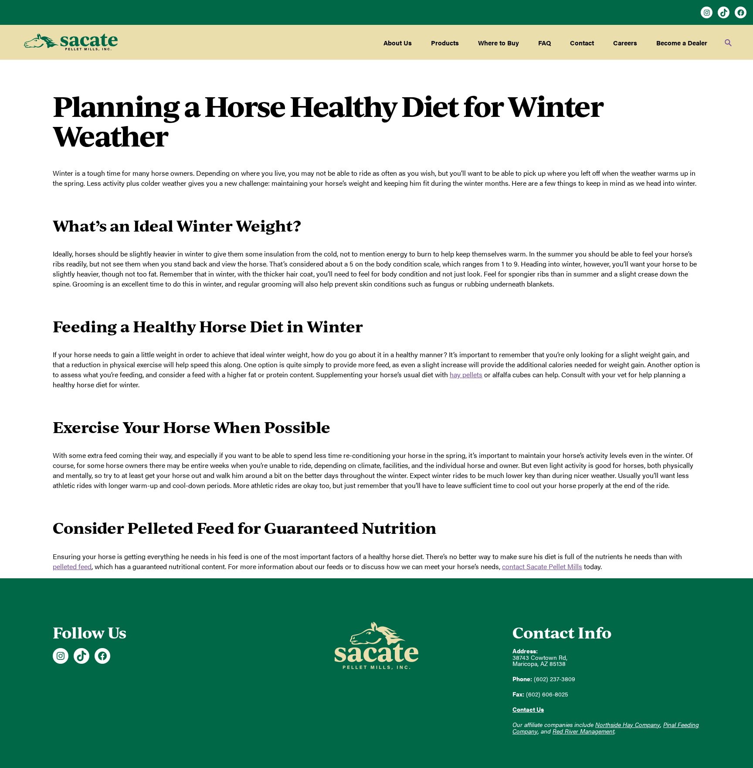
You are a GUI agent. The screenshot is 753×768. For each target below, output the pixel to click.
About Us (397, 42)
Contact (582, 42)
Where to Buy (498, 42)
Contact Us (528, 709)
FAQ (544, 42)
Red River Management (583, 731)
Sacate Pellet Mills (71, 42)
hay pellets (466, 374)
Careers (625, 42)
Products (445, 42)
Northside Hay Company (627, 724)
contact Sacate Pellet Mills (542, 566)
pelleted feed (72, 566)
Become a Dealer (681, 42)
